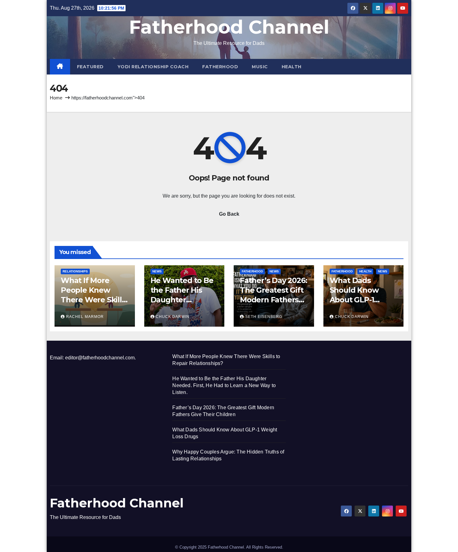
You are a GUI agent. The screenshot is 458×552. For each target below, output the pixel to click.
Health (292, 67)
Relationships (75, 271)
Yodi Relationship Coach (153, 67)
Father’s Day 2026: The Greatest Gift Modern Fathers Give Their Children (273, 300)
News (157, 271)
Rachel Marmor (85, 316)
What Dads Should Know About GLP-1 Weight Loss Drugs (354, 300)
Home (56, 97)
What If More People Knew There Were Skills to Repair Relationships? (93, 300)
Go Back (229, 214)
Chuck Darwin (172, 316)
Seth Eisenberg (263, 316)
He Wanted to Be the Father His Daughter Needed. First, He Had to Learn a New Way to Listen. (224, 385)
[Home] (60, 66)
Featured (90, 67)
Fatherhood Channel (229, 27)
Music (260, 67)
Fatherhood (220, 67)
